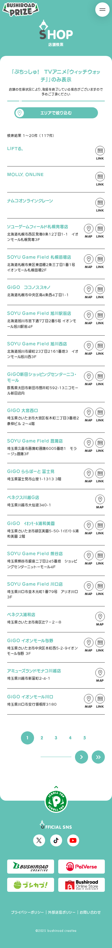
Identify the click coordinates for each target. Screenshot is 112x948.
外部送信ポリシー (62, 912)
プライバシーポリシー (27, 912)
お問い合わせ (90, 912)
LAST (98, 757)
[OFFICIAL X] (39, 840)
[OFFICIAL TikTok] (56, 840)
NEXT (81, 757)
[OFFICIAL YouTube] (73, 840)
